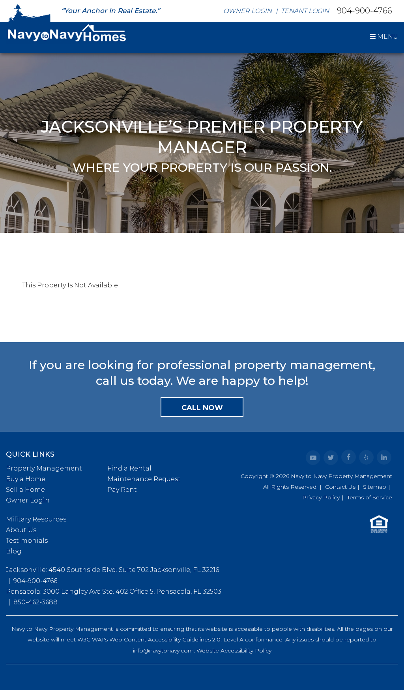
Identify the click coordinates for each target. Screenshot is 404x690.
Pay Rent (122, 489)
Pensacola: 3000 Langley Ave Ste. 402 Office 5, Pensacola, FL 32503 (113, 591)
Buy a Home (25, 479)
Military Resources (36, 519)
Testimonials (27, 540)
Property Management (44, 468)
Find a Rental (129, 468)
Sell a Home (25, 489)
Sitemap (374, 486)
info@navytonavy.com (163, 650)
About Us (21, 530)
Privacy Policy (321, 497)
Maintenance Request (144, 479)
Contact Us (340, 486)
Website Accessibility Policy (233, 650)
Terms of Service (369, 497)
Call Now (202, 407)
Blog (14, 551)
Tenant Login (305, 11)
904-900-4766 (364, 10)
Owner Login (247, 11)
